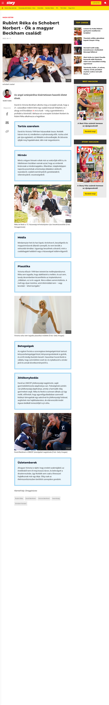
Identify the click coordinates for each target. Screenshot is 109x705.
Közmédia (40, 8)
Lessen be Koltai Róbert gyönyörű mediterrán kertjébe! (92, 31)
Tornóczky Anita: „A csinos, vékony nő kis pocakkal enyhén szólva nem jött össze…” (94, 71)
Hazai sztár (8, 17)
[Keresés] (105, 3)
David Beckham (31, 498)
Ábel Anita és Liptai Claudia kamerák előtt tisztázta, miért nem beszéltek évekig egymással (94, 60)
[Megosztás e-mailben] (7, 123)
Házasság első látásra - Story (27, 8)
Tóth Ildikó (63, 8)
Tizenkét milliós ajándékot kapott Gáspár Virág (93, 39)
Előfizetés (96, 3)
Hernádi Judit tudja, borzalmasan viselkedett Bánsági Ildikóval (93, 50)
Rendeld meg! (90, 131)
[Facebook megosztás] (7, 115)
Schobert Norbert (20, 503)
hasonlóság (56, 498)
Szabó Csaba (7, 101)
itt (33, 111)
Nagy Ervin (71, 8)
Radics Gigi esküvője (10, 8)
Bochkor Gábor (49, 8)
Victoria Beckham (44, 498)
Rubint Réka (19, 498)
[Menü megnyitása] (3, 3)
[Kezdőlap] (10, 3)
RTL (57, 8)
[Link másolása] (7, 132)
